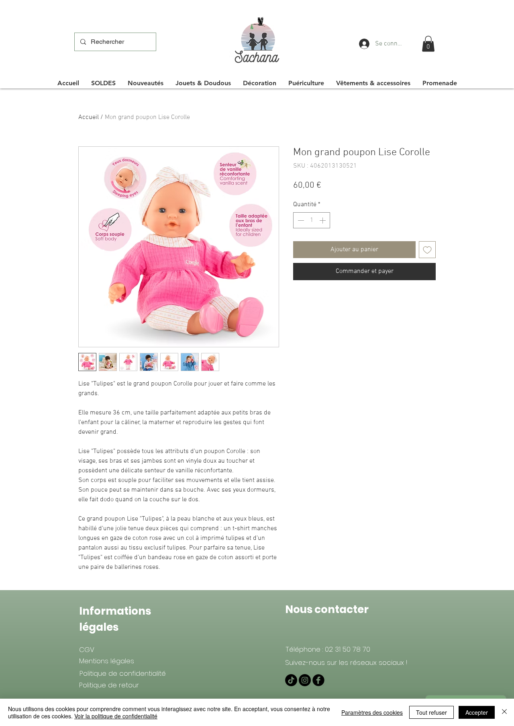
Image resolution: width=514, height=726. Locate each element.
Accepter (476, 712)
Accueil (88, 117)
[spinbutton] (312, 220)
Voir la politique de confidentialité (115, 716)
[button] (428, 43)
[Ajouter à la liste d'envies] (427, 249)
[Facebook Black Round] (318, 680)
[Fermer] (504, 712)
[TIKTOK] (291, 680)
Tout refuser (431, 712)
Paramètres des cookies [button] (372, 712)
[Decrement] (300, 220)
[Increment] (323, 220)
